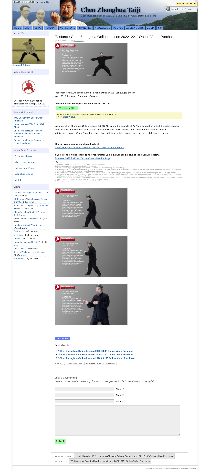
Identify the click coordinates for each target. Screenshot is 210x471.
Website (120, 401)
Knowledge (102, 28)
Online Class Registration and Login (31, 192)
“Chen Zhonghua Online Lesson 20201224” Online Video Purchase (95, 354)
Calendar (18, 231)
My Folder (18, 235)
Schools (41, 2)
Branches (85, 28)
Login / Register (186, 4)
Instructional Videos (25, 168)
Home (17, 28)
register (65, 117)
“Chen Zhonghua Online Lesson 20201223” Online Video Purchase (95, 351)
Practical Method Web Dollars (28, 225)
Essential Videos (23, 156)
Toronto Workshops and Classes (29, 252)
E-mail (120, 395)
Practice (18, 2)
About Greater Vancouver (26, 218)
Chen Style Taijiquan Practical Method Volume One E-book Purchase (28, 133)
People (118, 28)
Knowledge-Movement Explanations (100, 364)
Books (18, 179)
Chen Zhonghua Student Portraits (29, 212)
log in (73, 117)
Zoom (150, 28)
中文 (160, 28)
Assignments (135, 28)
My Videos (19, 258)
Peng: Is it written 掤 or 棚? (27, 242)
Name (120, 389)
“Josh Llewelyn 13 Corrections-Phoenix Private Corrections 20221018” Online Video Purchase (124, 456)
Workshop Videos (24, 174)
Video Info (18, 248)
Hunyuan (50, 28)
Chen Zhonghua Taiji (110, 9)
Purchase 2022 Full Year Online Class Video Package (82, 158)
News (38, 28)
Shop (27, 28)
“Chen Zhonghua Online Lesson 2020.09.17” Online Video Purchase (96, 358)
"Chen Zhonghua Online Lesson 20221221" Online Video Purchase (89, 147)
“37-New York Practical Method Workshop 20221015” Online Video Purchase (110, 461)
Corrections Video (75, 364)
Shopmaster (63, 41)
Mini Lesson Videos (25, 162)
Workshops (67, 28)
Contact (30, 2)
